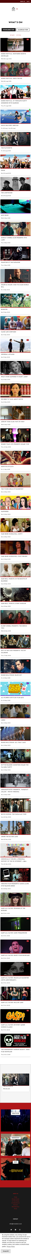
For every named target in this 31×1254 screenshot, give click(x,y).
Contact (15, 1204)
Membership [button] (15, 1137)
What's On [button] (15, 1113)
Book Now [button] (15, 1088)
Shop (15, 1208)
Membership (15, 1206)
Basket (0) (22, 1)
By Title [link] (19, 35)
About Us (15, 1193)
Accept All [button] (6, 1251)
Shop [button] (15, 1162)
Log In (28, 1)
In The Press (15, 1201)
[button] (17, 9)
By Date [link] (12, 35)
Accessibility (15, 1203)
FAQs (15, 1197)
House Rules (15, 1199)
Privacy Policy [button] (11, 1246)
